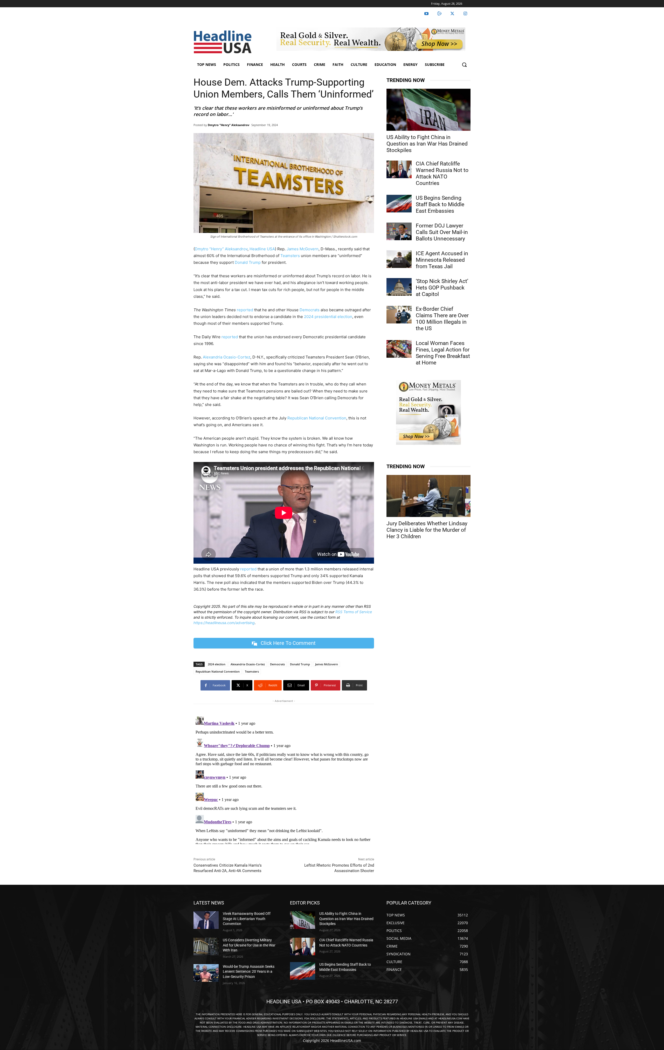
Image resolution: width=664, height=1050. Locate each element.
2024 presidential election (328, 316)
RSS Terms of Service (353, 612)
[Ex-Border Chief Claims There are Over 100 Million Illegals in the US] (399, 314)
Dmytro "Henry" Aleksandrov (228, 125)
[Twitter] (452, 14)
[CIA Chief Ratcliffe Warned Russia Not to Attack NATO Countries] (399, 169)
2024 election (216, 664)
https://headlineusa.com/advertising (224, 622)
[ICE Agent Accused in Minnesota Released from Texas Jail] (399, 259)
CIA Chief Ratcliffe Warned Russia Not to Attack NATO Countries (442, 173)
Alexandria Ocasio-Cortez (226, 357)
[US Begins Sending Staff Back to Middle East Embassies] (399, 203)
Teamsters (290, 255)
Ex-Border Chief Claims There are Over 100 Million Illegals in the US (442, 318)
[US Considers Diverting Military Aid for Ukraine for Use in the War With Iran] (206, 946)
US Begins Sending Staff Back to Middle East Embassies (440, 204)
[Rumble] (439, 14)
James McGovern (303, 248)
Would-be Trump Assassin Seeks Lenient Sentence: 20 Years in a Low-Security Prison (248, 971)
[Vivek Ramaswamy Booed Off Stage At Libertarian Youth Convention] (206, 920)
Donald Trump (248, 262)
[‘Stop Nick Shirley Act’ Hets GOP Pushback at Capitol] (399, 287)
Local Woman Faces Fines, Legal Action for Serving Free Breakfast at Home (443, 353)
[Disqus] (283, 779)
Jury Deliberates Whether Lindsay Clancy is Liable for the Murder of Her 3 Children (426, 530)
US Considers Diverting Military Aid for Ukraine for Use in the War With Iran (249, 945)
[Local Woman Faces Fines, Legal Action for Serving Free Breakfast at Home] (399, 349)
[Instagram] (465, 14)
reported (245, 309)
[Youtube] (426, 14)
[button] (464, 64)
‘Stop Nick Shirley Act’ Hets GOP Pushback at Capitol (442, 287)
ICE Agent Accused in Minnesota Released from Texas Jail (442, 260)
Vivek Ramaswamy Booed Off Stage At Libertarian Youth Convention (247, 918)
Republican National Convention (316, 418)
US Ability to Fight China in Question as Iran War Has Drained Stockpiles (427, 143)
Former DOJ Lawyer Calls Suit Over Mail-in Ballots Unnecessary (442, 232)
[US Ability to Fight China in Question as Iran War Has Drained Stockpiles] (428, 110)
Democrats (310, 309)
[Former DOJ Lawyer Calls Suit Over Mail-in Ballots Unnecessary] (399, 231)
